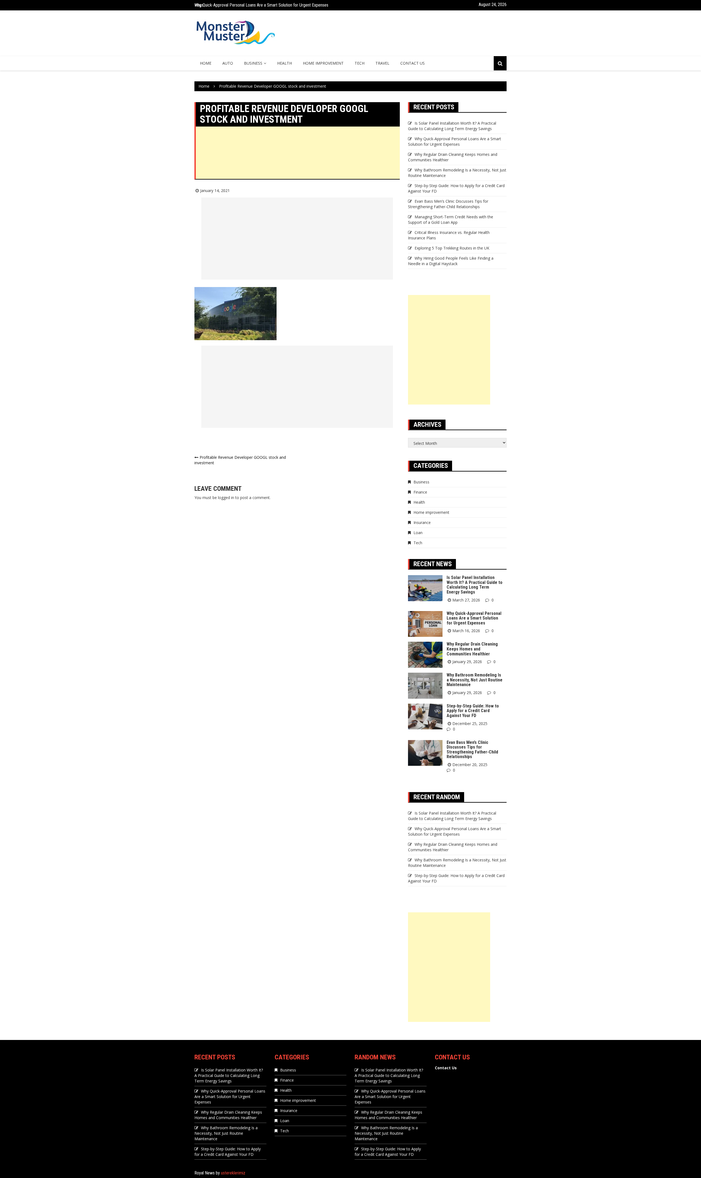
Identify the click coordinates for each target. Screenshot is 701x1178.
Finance (420, 492)
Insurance (422, 522)
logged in (226, 497)
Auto (227, 63)
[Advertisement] (298, 165)
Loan (418, 532)
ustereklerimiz (233, 1173)
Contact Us (412, 63)
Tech (359, 63)
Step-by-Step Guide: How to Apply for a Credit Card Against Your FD (473, 710)
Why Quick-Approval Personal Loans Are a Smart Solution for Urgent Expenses (261, 2)
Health (284, 63)
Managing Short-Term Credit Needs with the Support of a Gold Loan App (450, 219)
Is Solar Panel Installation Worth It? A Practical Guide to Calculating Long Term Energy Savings (452, 126)
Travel (382, 63)
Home (205, 63)
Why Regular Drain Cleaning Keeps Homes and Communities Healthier (472, 648)
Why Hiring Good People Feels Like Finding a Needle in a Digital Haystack (450, 261)
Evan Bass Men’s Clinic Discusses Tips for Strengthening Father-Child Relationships (448, 204)
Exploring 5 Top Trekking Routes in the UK (452, 248)
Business (253, 63)
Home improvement (323, 63)
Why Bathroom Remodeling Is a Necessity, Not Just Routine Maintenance (474, 679)
